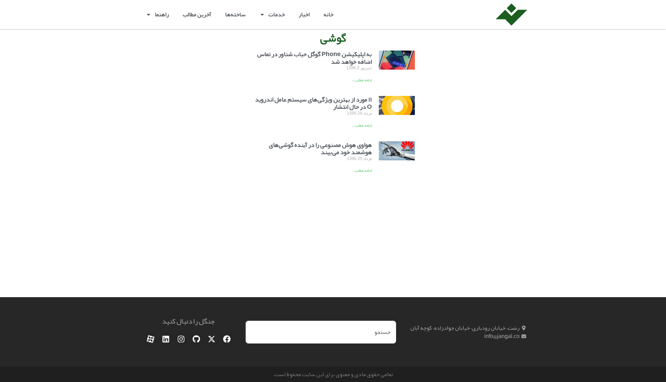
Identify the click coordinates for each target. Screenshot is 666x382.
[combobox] (321, 332)
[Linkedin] (165, 339)
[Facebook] (226, 339)
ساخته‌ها (235, 14)
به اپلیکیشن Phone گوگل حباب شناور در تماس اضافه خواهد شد (314, 58)
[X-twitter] (211, 339)
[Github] (196, 339)
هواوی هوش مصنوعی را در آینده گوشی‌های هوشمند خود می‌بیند (320, 149)
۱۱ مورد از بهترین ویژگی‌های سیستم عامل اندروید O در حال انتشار (313, 103)
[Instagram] (181, 339)
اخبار (304, 14)
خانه (328, 14)
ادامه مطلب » (362, 80)
